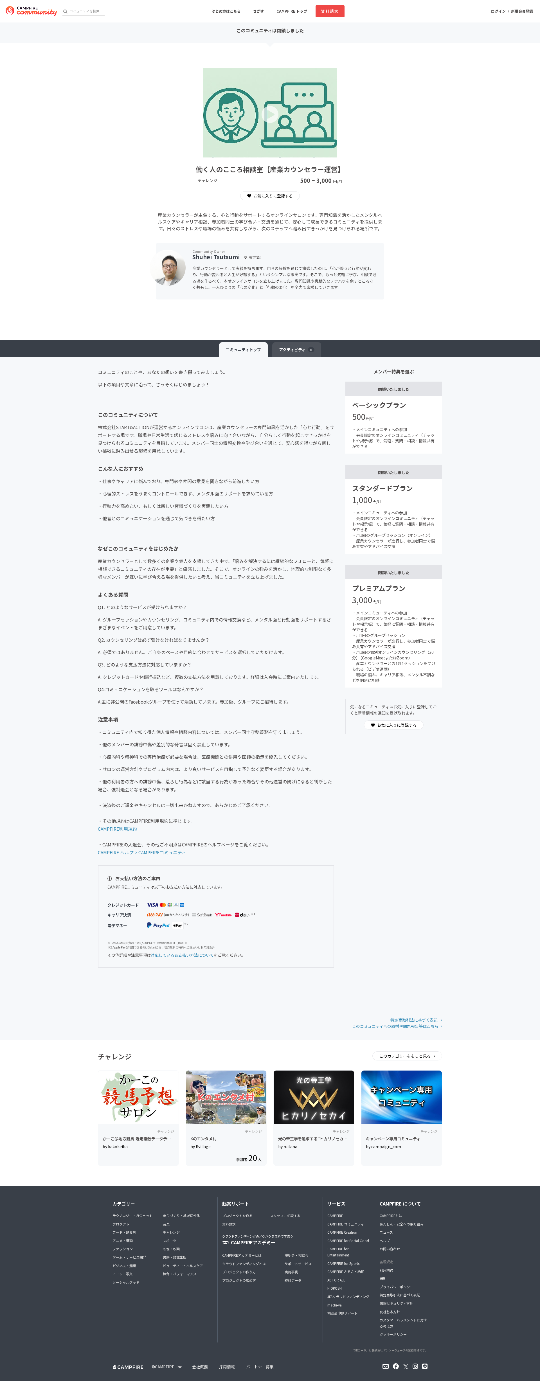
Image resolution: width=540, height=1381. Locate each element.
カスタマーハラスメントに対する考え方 (403, 1322)
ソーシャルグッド (126, 1282)
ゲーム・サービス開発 (129, 1257)
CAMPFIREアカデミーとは (242, 1255)
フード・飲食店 (124, 1232)
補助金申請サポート (342, 1313)
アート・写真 (122, 1273)
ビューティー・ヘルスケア (183, 1265)
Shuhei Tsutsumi (216, 257)
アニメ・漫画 (122, 1240)
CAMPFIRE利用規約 (117, 828)
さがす (258, 11)
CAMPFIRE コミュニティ (345, 1224)
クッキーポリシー (393, 1334)
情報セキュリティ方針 (396, 1303)
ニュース (386, 1232)
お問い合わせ (390, 1248)
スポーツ (169, 1240)
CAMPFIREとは (391, 1215)
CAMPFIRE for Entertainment (338, 1251)
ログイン (498, 11)
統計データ (293, 1280)
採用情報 (227, 1366)
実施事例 (291, 1271)
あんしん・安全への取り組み (402, 1224)
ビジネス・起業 (124, 1265)
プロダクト (120, 1224)
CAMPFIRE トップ (291, 11)
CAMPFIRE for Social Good (348, 1240)
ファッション (122, 1248)
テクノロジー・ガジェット (132, 1215)
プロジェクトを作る (237, 1215)
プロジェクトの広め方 (239, 1280)
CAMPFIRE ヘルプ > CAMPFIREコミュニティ (142, 852)
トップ (243, 349)
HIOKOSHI (335, 1288)
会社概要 (200, 1366)
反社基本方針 (390, 1311)
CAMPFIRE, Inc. (169, 1366)
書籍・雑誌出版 (174, 1257)
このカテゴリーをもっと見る (405, 1056)
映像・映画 (171, 1248)
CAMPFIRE (335, 1215)
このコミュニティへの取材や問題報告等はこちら (395, 1026)
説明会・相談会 (296, 1255)
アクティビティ (295, 349)
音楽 (166, 1224)
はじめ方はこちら (226, 11)
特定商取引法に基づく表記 (414, 1020)
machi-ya (334, 1305)
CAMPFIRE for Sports (343, 1263)
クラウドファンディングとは (244, 1263)
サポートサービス (298, 1263)
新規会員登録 (522, 11)
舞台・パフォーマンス (180, 1273)
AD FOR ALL (336, 1280)
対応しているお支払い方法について (182, 955)
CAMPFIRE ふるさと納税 (345, 1271)
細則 (383, 1278)
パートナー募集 (260, 1366)
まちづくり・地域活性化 (181, 1215)
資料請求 (330, 11)
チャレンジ (171, 1232)
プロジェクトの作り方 (239, 1271)
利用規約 (386, 1270)
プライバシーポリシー (396, 1286)
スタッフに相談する (285, 1215)
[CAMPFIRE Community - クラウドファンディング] (31, 11)
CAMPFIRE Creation (342, 1232)
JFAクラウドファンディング (348, 1296)
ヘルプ (385, 1240)
